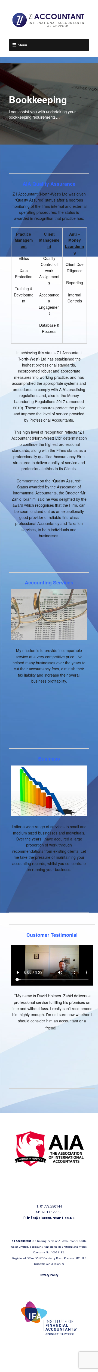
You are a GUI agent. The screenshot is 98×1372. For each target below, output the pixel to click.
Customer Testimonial (52, 934)
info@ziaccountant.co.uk (51, 1217)
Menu (22, 45)
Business (49, 758)
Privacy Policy (49, 1275)
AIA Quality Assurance (49, 183)
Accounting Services (49, 582)
